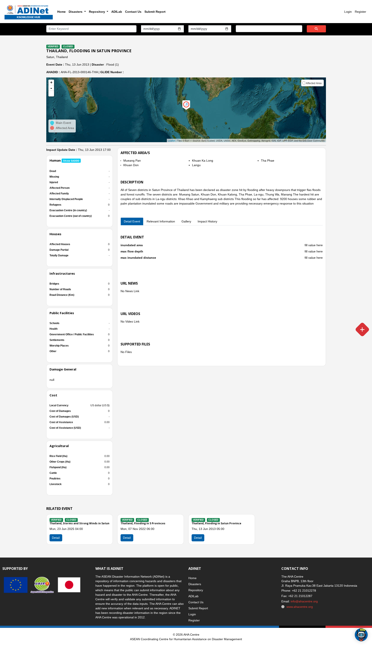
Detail (127, 537)
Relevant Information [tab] (161, 221)
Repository (195, 590)
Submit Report (155, 11)
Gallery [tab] (186, 221)
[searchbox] (238, 28)
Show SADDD (71, 160)
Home (61, 11)
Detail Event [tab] (132, 221)
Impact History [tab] (207, 221)
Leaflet (171, 140)
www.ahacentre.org (300, 606)
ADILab (116, 11)
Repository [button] (97, 11)
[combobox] (269, 28)
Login (348, 11)
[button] (51, 93)
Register (360, 11)
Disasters (194, 584)
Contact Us (133, 11)
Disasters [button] (76, 11)
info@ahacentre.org (304, 601)
